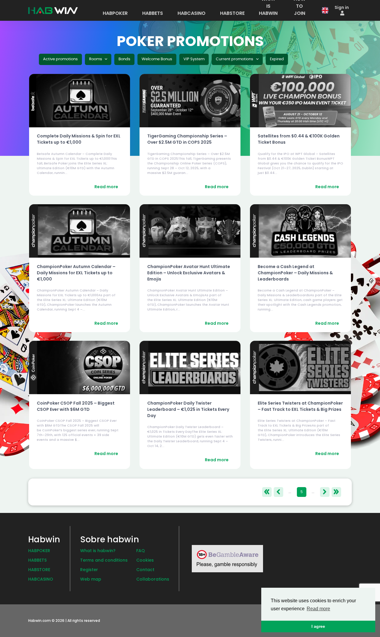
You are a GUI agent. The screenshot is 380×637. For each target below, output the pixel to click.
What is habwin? (97, 551)
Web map (90, 579)
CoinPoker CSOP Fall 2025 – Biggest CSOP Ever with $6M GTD (76, 406)
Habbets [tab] (152, 13)
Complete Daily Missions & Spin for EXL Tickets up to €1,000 (79, 139)
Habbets (37, 560)
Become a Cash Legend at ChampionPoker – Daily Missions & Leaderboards (295, 273)
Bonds (124, 59)
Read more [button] (318, 608)
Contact (145, 570)
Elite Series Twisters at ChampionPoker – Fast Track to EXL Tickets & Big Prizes (300, 406)
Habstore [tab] (232, 13)
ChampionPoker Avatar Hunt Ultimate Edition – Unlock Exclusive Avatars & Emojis (188, 273)
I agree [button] (318, 626)
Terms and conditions (104, 560)
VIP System (194, 59)
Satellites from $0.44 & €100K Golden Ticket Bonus (299, 139)
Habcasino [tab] (191, 13)
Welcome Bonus (157, 59)
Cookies (145, 560)
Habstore (39, 570)
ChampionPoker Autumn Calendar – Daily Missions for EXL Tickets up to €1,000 (76, 273)
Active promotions (60, 59)
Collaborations (152, 579)
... (290, 492)
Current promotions (235, 59)
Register (89, 570)
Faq (140, 551)
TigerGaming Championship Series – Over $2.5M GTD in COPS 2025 (187, 139)
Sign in (342, 7)
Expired (277, 59)
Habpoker (39, 551)
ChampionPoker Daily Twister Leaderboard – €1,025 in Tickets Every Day (188, 409)
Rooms (96, 59)
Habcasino (40, 579)
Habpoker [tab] (115, 13)
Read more (106, 187)
